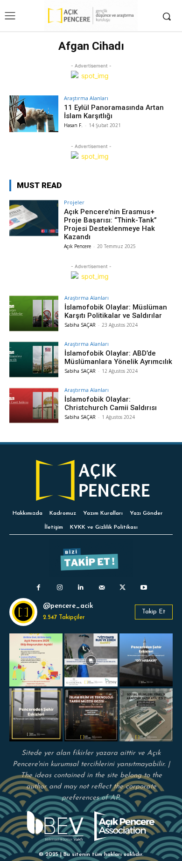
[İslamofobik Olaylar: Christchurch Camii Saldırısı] (33, 405)
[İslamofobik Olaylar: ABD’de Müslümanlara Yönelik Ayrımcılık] (33, 359)
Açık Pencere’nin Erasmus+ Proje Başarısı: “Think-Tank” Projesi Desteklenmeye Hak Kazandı (110, 224)
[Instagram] (59, 587)
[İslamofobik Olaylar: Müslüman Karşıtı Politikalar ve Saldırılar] (33, 313)
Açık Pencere (77, 246)
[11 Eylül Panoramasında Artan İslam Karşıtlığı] (33, 113)
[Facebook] (38, 587)
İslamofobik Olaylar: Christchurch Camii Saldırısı (110, 403)
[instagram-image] (36, 659)
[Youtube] (143, 587)
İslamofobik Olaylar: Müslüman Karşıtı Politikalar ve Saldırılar (115, 311)
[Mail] (101, 587)
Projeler (74, 202)
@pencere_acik (68, 606)
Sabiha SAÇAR (80, 325)
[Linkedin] (80, 587)
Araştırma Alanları (86, 98)
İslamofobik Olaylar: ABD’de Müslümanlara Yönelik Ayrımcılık (118, 357)
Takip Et (154, 612)
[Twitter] (122, 587)
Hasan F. (73, 125)
